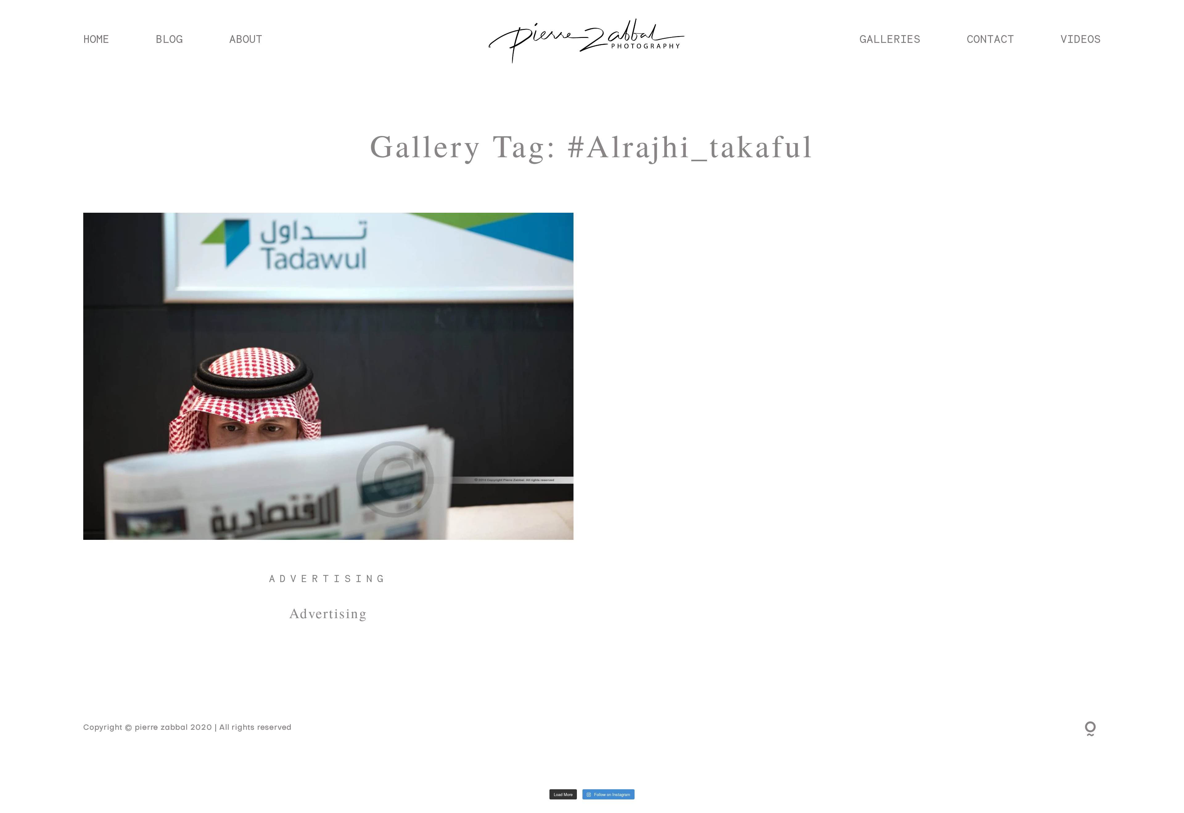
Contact (990, 38)
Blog (169, 38)
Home (96, 38)
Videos (1080, 38)
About (245, 38)
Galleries (889, 38)
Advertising (328, 578)
